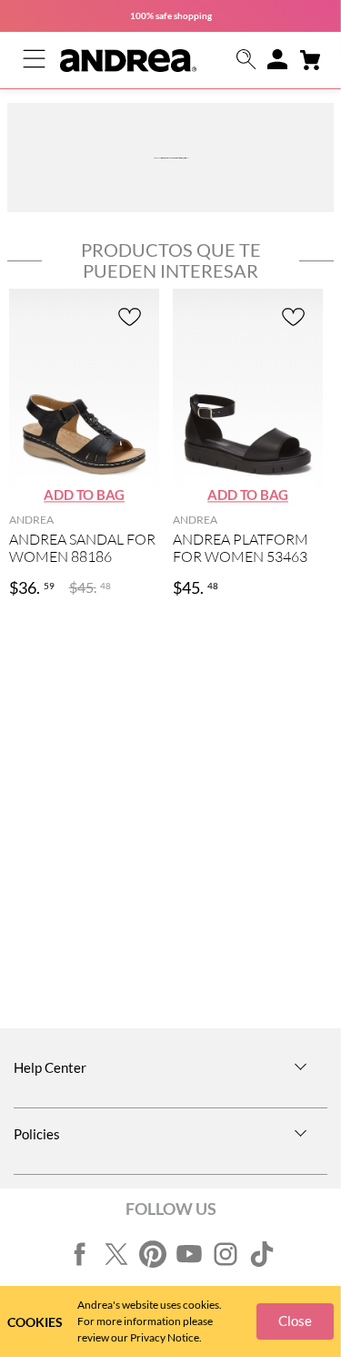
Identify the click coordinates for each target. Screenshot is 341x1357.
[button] (246, 60)
